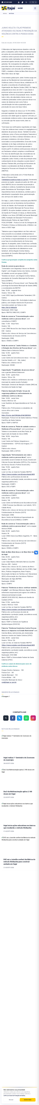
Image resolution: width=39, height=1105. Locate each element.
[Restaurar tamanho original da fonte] (33, 2)
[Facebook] (12, 718)
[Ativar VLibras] (22, 2)
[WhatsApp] (26, 718)
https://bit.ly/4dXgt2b (9, 307)
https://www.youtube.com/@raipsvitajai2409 (18, 474)
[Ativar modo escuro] (26, 2)
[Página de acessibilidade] (18, 2)
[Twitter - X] (19, 718)
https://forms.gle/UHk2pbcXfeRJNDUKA (16, 415)
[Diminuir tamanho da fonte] (30, 2)
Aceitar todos (27, 1100)
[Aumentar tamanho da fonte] (36, 2)
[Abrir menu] (35, 8)
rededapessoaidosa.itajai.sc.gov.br (15, 180)
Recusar (11, 1100)
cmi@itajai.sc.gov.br (9, 682)
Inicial (5, 13)
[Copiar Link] (6, 718)
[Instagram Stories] (33, 718)
